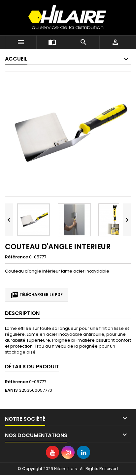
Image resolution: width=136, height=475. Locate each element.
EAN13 (11, 390)
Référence (16, 257)
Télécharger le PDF (37, 295)
